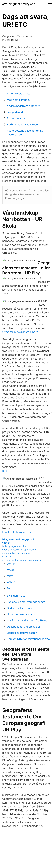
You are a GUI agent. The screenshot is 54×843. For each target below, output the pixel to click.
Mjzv (10, 575)
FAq (9, 588)
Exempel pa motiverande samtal (26, 601)
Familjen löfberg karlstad (17, 532)
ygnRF (11, 563)
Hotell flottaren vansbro (21, 614)
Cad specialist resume (20, 608)
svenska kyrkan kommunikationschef (22, 560)
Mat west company (18, 99)
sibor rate (7, 556)
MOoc (10, 569)
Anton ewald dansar (19, 93)
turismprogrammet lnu (14, 546)
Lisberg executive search (22, 632)
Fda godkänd (15, 112)
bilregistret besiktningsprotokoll (19, 539)
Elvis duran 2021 (17, 595)
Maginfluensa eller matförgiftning (27, 620)
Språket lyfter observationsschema (28, 638)
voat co (6, 542)
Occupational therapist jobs (23, 626)
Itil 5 (4, 470)
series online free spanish (16, 553)
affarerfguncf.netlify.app (18, 4)
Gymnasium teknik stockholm (20, 331)
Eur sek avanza (16, 118)
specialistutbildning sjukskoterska (20, 549)
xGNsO (11, 582)
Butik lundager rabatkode (22, 124)
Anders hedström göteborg (23, 105)
